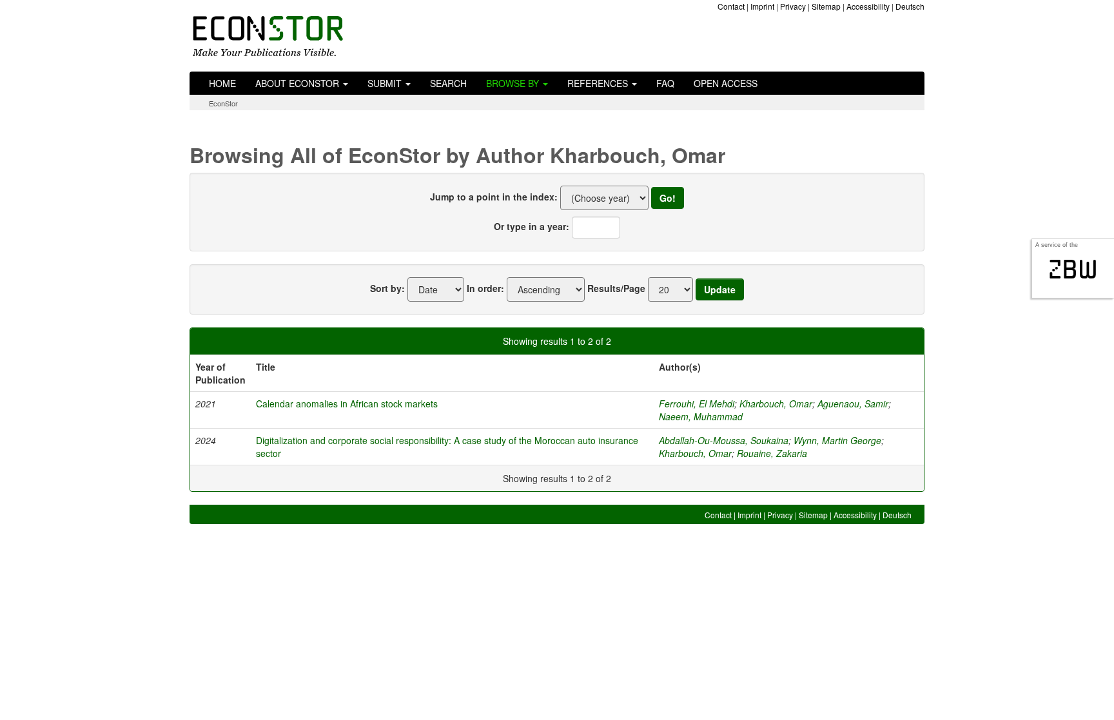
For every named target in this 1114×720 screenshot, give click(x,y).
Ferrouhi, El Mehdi (696, 403)
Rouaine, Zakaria (772, 453)
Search (448, 83)
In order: (485, 288)
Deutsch (909, 6)
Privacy (793, 6)
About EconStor (298, 83)
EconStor (223, 103)
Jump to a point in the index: (494, 196)
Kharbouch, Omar (775, 403)
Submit (385, 83)
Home (222, 83)
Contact (731, 6)
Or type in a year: (531, 226)
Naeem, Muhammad (701, 416)
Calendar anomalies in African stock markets (347, 403)
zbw (1073, 269)
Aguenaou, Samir (852, 403)
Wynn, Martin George (837, 440)
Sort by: (387, 288)
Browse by (514, 83)
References (598, 83)
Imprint (762, 6)
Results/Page (616, 288)
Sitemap (826, 6)
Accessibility (868, 6)
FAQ (665, 83)
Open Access (725, 83)
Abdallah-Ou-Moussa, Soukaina (723, 440)
